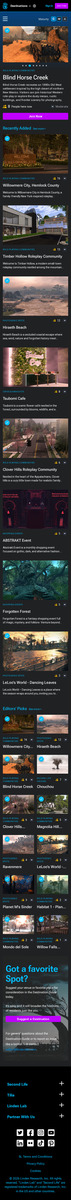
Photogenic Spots (13, 321)
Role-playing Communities (19, 71)
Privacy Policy (35, 1163)
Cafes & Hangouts (13, 392)
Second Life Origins (44, 779)
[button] (21, 6)
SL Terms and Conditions (35, 1156)
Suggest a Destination (33, 1019)
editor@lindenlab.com (21, 1049)
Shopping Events (13, 534)
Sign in (49, 5)
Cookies (35, 1171)
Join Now (35, 116)
